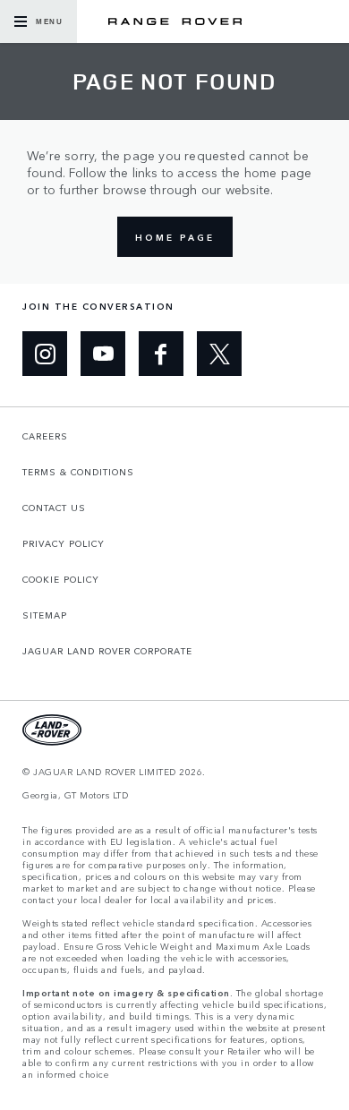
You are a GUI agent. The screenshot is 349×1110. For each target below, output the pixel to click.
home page (175, 237)
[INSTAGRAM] (44, 353)
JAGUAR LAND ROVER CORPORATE (107, 651)
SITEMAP (44, 615)
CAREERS (45, 436)
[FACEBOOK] (161, 353)
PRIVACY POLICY (63, 543)
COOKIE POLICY (60, 579)
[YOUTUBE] (103, 353)
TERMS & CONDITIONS (78, 471)
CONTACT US (54, 507)
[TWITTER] (219, 353)
